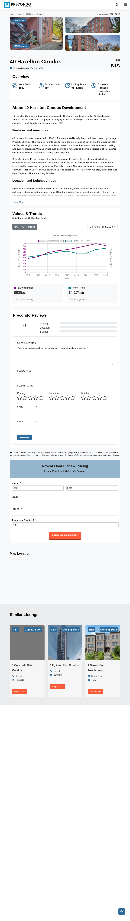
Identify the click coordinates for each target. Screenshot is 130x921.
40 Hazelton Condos (34, 14)
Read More (18, 202)
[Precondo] (17, 5)
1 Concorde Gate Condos (22, 668)
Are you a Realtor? (24, 520)
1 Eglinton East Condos (64, 665)
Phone (17, 508)
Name (20, 407)
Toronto (20, 14)
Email (20, 422)
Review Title (24, 371)
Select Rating (25, 386)
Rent (31, 226)
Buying (19, 226)
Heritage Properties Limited (104, 91)
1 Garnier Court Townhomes (97, 668)
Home (12, 14)
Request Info (19, 692)
